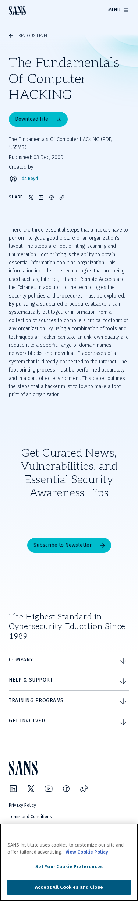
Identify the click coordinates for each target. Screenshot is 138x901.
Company (21, 660)
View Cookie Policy (87, 852)
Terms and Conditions (30, 816)
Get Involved (27, 721)
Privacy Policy (22, 805)
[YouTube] (48, 788)
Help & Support (31, 680)
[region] (69, 862)
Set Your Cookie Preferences (69, 866)
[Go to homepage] (17, 10)
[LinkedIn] (13, 788)
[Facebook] (66, 788)
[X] (30, 788)
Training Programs (36, 700)
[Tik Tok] (83, 788)
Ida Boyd (29, 178)
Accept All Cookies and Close (69, 887)
